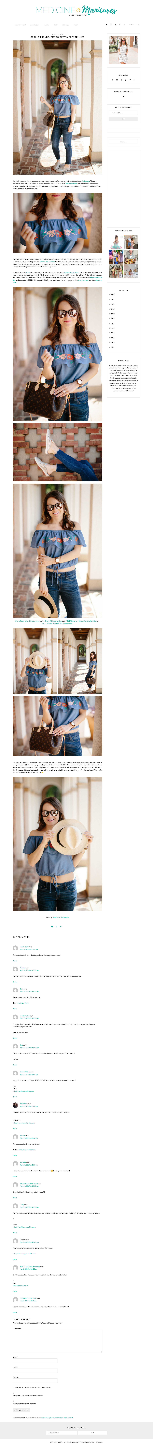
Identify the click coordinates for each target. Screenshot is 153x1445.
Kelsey (22, 968)
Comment (17, 1329)
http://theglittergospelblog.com (24, 1227)
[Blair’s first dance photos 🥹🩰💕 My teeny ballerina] (116, 242)
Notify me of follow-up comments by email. (28, 1395)
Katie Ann (23, 1104)
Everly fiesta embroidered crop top (27, 621)
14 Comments (21, 937)
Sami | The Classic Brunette (30, 1266)
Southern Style (23, 1003)
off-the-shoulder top (47, 262)
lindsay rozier (24, 1016)
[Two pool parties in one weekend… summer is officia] (116, 271)
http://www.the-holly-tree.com (24, 1123)
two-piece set (83, 280)
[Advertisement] (123, 186)
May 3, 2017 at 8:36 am (28, 1301)
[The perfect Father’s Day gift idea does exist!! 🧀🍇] (131, 257)
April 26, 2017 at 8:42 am (29, 949)
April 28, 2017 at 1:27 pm (29, 1165)
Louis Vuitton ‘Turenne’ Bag (52, 623)
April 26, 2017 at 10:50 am (29, 970)
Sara (21, 1045)
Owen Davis (24, 947)
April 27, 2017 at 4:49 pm (29, 1074)
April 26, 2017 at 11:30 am (29, 991)
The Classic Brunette (20, 1286)
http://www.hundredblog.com (23, 1091)
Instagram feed (71, 184)
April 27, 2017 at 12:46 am (29, 1018)
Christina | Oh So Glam (28, 1298)
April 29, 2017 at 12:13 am (29, 1207)
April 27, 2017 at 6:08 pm (29, 1106)
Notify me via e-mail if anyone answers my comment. (32, 1387)
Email (15, 1367)
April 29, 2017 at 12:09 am (29, 1186)
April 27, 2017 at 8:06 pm (29, 1138)
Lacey (22, 1205)
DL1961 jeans (72, 621)
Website (16, 1377)
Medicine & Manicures (76, 10)
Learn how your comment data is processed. (57, 1418)
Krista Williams (25, 1072)
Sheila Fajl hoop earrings (53, 621)
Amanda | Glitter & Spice (29, 1183)
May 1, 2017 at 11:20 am (28, 1269)
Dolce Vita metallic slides (88, 621)
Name (15, 1357)
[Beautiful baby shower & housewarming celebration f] (131, 242)
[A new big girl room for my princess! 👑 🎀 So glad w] (131, 271)
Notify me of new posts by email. (24, 1404)
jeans (28, 272)
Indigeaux (85, 181)
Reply (15, 961)
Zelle (21, 989)
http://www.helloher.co (27, 1150)
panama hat (68, 623)
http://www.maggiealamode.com (24, 1254)
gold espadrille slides (71, 272)
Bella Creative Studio (95, 1442)
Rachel (22, 1135)
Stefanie (23, 1162)
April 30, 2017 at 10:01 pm (29, 1242)
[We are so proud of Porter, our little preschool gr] (116, 257)
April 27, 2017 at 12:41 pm (29, 1047)
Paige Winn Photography (61, 917)
